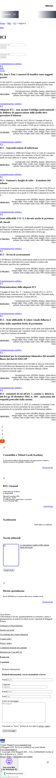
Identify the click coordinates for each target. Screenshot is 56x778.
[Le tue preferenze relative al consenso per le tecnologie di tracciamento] (13, 773)
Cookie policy (6, 639)
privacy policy (44, 726)
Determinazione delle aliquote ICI (18, 287)
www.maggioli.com (23, 745)
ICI (15, 23)
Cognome (6, 684)
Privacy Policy (6, 756)
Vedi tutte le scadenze (43, 524)
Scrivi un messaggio (10, 701)
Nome (4, 680)
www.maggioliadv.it (8, 749)
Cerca (3, 48)
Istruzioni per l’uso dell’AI (11, 652)
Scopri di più (9, 570)
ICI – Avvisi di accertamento (15, 254)
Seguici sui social (7, 630)
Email (4, 691)
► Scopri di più (8, 493)
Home (2, 23)
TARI (20, 14)
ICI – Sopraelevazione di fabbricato (19, 148)
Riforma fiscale (29, 14)
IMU (14, 14)
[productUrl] (11, 565)
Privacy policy (6, 643)
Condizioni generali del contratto (13, 648)
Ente (4, 696)
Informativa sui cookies (23, 756)
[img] (48, 762)
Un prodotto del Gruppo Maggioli (14, 634)
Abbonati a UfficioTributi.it (11, 626)
